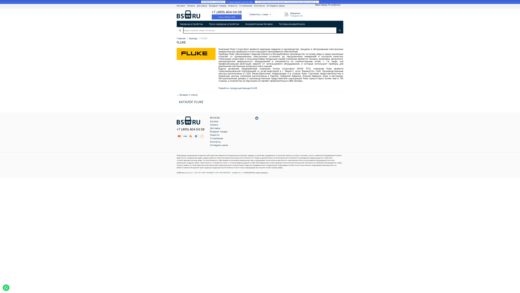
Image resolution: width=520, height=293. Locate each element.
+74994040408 (248, 173)
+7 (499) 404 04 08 (227, 11)
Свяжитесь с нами (258, 14)
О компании (245, 5)
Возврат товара (217, 5)
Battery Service (187, 173)
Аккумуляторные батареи (259, 24)
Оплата (191, 5)
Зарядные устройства (191, 24)
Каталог (181, 5)
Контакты (259, 5)
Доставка (202, 5)
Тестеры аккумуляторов (292, 24)
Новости (232, 5)
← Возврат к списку (187, 94)
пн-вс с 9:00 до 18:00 (226, 17)
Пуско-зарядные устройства (224, 24)
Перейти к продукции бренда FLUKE (237, 88)
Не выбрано (334, 4)
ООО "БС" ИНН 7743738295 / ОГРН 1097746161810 (212, 173)
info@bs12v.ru (237, 173)
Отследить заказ (276, 5)
